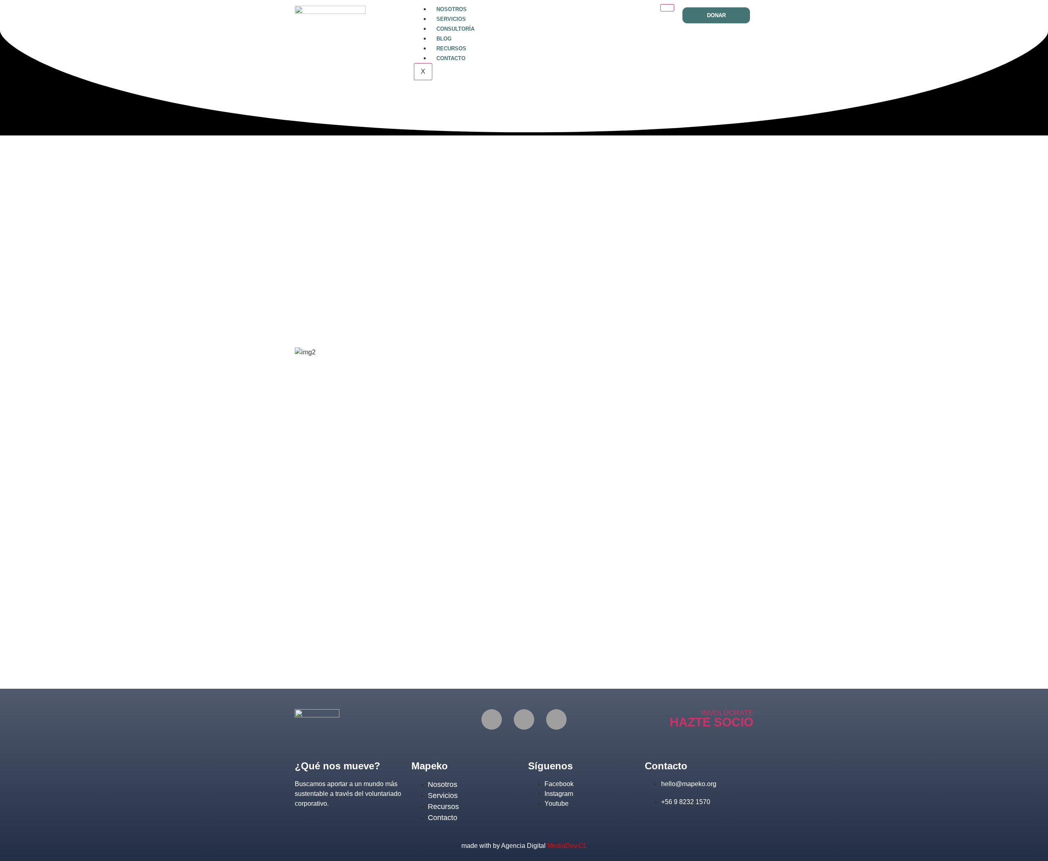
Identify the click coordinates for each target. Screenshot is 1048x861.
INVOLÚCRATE (727, 713)
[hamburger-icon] (667, 7)
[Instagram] (524, 719)
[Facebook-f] (491, 719)
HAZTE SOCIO (711, 722)
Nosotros (451, 9)
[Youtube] (556, 719)
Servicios (451, 19)
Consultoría (455, 29)
